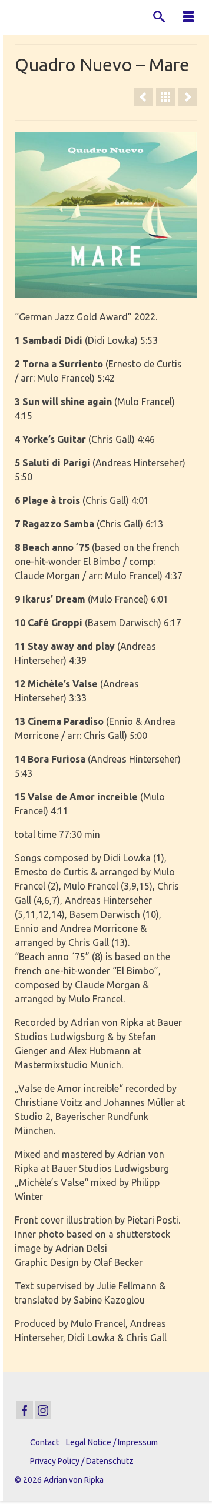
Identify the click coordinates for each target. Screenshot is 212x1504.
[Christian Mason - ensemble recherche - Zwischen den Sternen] (187, 97)
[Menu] (188, 17)
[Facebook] (24, 1410)
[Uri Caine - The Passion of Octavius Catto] (143, 97)
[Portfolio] (165, 97)
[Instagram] (43, 1410)
